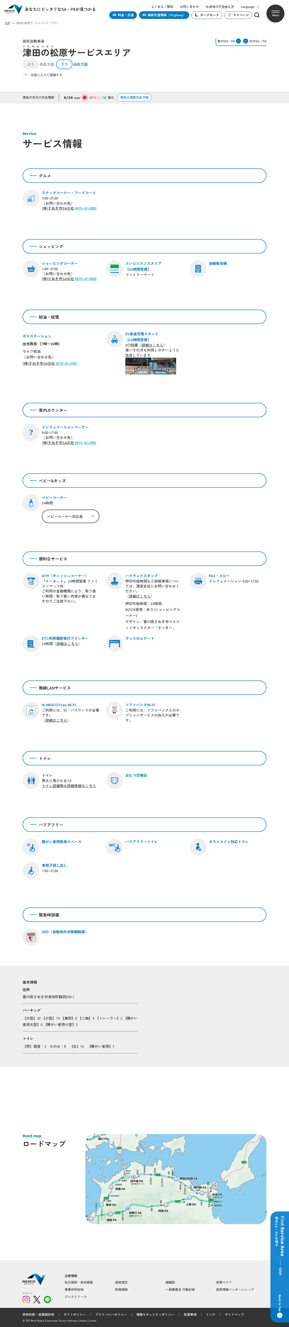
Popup (91, 1218)
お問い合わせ (189, 7)
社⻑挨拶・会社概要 (79, 1282)
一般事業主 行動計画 (180, 1289)
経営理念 (121, 1282)
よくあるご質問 (162, 7)
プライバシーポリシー (111, 1314)
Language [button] (247, 7)
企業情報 (71, 1276)
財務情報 (121, 1289)
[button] (275, 14)
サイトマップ (234, 1314)
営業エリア (224, 1282)
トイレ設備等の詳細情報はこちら (69, 785)
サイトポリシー (75, 1314)
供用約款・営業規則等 (38, 1314)
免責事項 (190, 1314)
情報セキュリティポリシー (155, 1314)
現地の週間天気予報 (134, 97)
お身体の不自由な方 (220, 7)
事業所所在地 (74, 1289)
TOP (7, 23)
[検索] (257, 15)
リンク (210, 1314)
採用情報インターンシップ (235, 1289)
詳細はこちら (67, 643)
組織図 (170, 1282)
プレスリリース (76, 1296)
